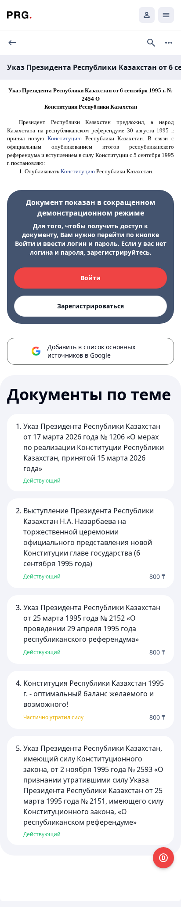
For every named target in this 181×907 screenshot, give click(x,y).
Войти (90, 278)
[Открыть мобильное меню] (166, 15)
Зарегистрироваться (90, 306)
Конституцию (64, 138)
